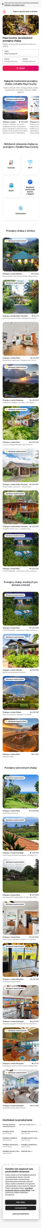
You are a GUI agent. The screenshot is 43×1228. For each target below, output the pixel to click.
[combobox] (20, 53)
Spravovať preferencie (21, 1214)
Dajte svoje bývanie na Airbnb (25, 11)
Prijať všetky (20, 1202)
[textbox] (11, 61)
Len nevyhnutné (20, 1208)
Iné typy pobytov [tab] (9, 1125)
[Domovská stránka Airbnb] (4, 11)
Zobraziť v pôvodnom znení (14, 5)
